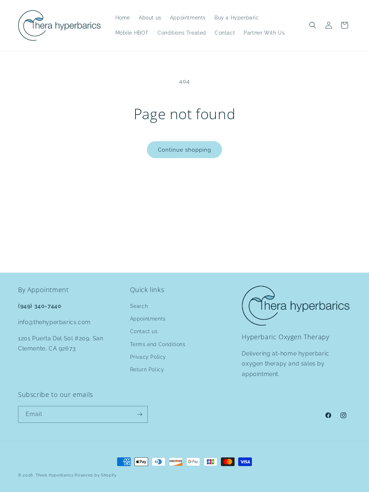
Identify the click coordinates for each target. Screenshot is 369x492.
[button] (313, 25)
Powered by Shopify (96, 475)
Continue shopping (184, 150)
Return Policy (147, 369)
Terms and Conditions (158, 344)
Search (139, 306)
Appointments (148, 319)
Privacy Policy (148, 357)
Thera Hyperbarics (55, 475)
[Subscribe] (139, 414)
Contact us (144, 331)
